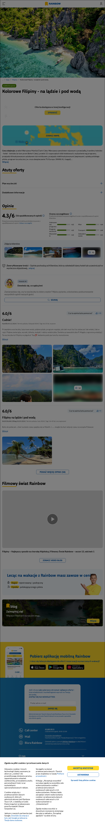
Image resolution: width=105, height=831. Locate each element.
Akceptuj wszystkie (84, 768)
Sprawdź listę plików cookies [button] (83, 780)
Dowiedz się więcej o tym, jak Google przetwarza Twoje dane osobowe (16, 817)
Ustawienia (87, 775)
